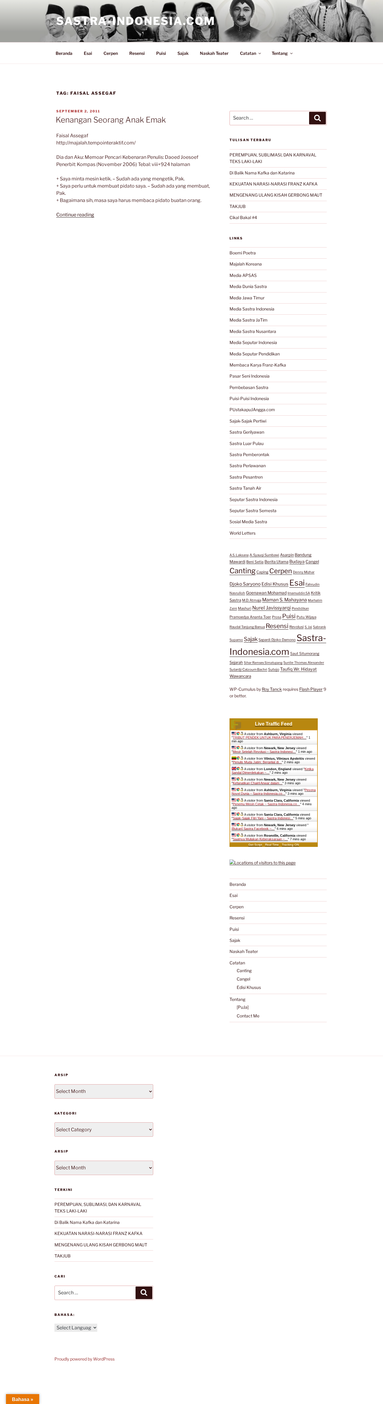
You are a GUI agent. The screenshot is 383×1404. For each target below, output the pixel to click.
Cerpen (111, 53)
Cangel (312, 561)
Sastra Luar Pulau (247, 443)
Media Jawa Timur (247, 297)
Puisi (161, 53)
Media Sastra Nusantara (253, 331)
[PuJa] (243, 1007)
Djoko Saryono (245, 584)
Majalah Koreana (246, 263)
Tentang (280, 53)
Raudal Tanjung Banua (247, 627)
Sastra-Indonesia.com (135, 21)
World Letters (243, 533)
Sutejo (273, 669)
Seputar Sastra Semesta (253, 510)
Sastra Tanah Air (245, 488)
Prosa (276, 617)
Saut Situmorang (304, 653)
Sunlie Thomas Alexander (303, 662)
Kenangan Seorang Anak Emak (111, 119)
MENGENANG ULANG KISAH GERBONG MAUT (276, 194)
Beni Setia (255, 562)
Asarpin (287, 555)
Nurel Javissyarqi (271, 608)
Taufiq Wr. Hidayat (298, 669)
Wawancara (240, 676)
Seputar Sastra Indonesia (254, 499)
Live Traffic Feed (273, 723)
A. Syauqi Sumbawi (264, 555)
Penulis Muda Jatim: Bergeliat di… (257, 762)
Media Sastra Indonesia (252, 308)
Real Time (272, 844)
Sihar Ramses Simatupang (263, 663)
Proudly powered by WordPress (84, 1358)
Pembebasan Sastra (249, 387)
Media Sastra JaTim (249, 319)
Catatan (248, 53)
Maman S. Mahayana (284, 600)
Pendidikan (300, 608)
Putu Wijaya (306, 617)
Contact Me (248, 1015)
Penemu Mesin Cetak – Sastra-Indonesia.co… (266, 804)
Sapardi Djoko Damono (277, 640)
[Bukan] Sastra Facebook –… (253, 828)
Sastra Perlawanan (248, 465)
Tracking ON (290, 844)
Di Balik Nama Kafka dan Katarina (262, 172)
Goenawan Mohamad (266, 592)
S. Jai (308, 627)
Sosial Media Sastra (248, 521)
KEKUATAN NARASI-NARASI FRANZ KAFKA (273, 183)
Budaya (297, 561)
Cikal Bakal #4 (243, 217)
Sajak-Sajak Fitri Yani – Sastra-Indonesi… (263, 818)
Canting (243, 570)
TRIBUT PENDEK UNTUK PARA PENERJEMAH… (269, 737)
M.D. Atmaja (251, 600)
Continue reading (75, 215)
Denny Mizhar (303, 572)
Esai (88, 53)
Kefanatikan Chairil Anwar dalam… (257, 783)
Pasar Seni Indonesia (250, 375)
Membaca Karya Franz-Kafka (258, 364)
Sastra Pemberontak (249, 454)
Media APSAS (243, 275)
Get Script (255, 844)
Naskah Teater (214, 53)
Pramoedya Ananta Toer (250, 617)
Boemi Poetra (243, 252)
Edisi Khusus (275, 584)
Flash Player (311, 689)
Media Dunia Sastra (248, 286)
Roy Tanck (272, 689)
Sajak (183, 53)
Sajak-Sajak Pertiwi (248, 420)
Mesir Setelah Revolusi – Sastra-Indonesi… (264, 751)
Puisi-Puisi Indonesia (249, 398)
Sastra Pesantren (246, 476)
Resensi (137, 53)
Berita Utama (276, 561)
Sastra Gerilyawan (247, 432)
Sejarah (236, 662)
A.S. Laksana (239, 555)
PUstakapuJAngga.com (252, 409)
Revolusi (296, 627)
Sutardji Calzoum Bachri (248, 669)
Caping (262, 572)
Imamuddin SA (299, 593)
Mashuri (244, 608)
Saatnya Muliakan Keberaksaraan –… (260, 839)
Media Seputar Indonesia (253, 342)
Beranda (64, 53)
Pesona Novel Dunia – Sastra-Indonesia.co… (274, 791)
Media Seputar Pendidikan (255, 353)
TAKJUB (238, 206)
